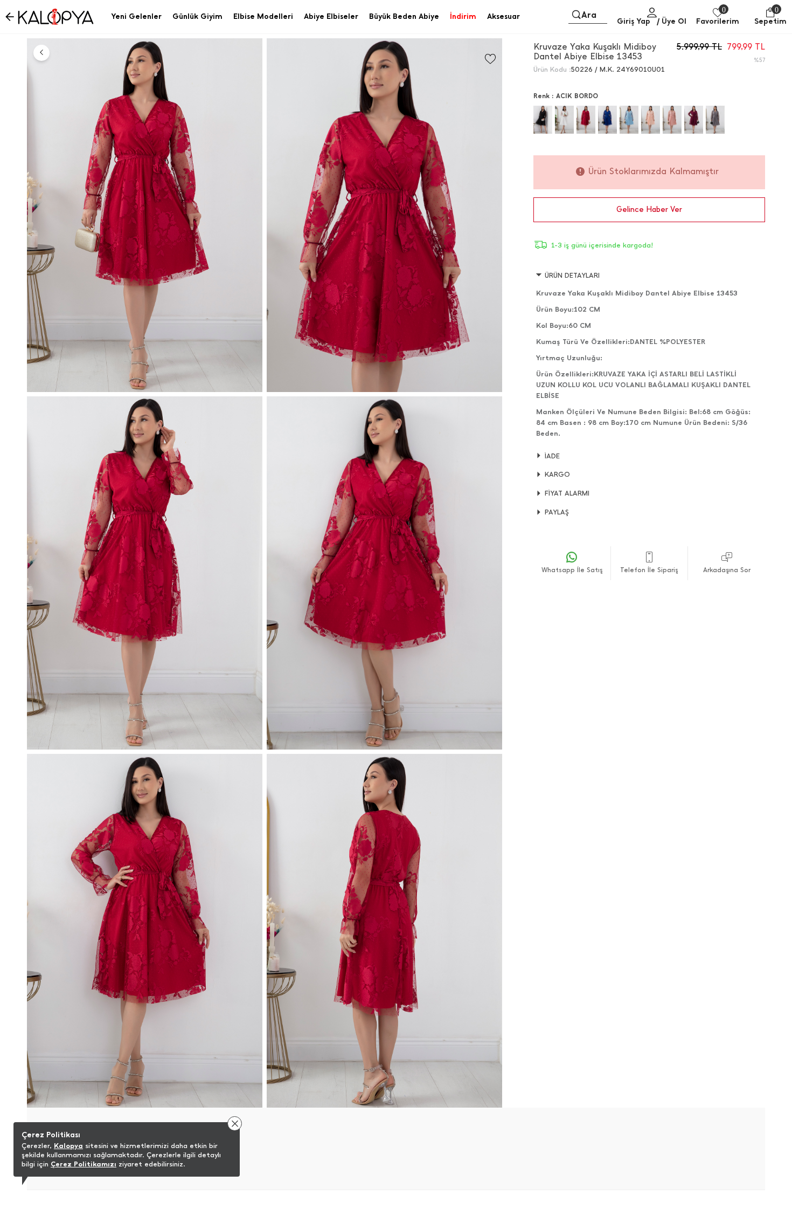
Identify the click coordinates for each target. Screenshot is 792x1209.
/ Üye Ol (671, 21)
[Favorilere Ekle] (490, 59)
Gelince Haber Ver (649, 209)
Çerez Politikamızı (83, 1164)
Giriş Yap (633, 21)
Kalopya (68, 1146)
